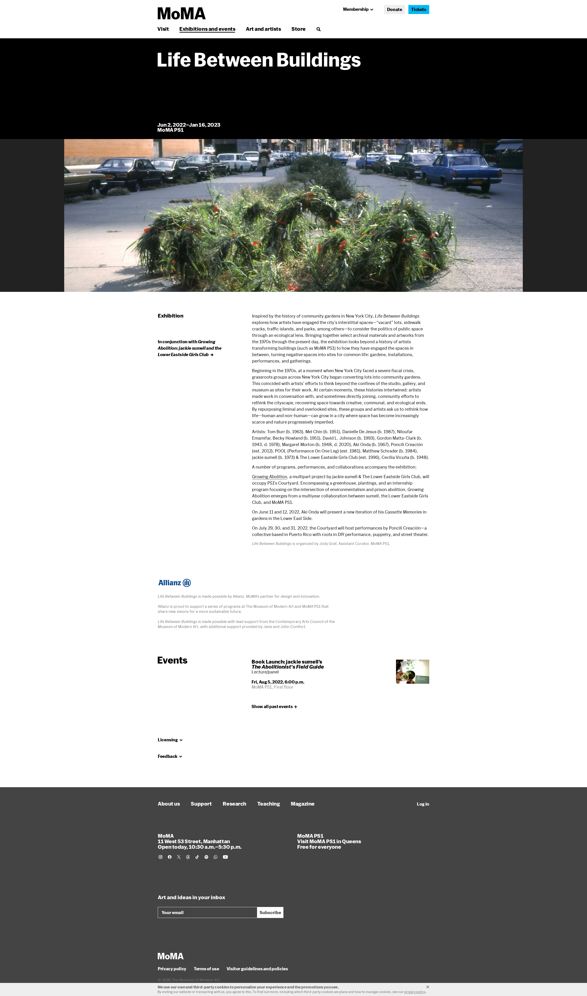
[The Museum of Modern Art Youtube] (225, 857)
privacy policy (415, 992)
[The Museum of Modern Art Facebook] (169, 857)
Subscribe (270, 912)
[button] (293, 215)
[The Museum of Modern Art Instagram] (160, 857)
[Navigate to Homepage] (182, 13)
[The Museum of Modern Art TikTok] (197, 857)
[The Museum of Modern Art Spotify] (206, 857)
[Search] (318, 29)
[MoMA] (171, 956)
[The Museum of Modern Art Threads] (188, 857)
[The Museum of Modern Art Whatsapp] (215, 857)
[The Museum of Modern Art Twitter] (178, 857)
